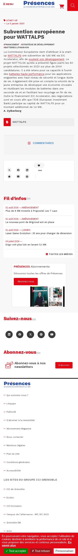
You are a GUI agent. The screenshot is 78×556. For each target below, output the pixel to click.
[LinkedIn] (9, 334)
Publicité (11, 412)
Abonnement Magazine (19, 428)
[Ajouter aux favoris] (9, 176)
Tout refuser (42, 551)
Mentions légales (16, 445)
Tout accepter (17, 551)
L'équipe (11, 403)
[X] (9, 170)
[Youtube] (52, 334)
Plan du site (13, 454)
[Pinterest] (41, 334)
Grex (9, 531)
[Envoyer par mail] (18, 176)
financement (11, 44)
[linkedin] (27, 170)
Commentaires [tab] (43, 143)
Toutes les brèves (61, 254)
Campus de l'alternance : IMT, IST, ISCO (28, 514)
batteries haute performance (26, 73)
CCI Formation (14, 506)
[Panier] (61, 7)
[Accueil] (39, 4)
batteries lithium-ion (16, 47)
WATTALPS (14, 55)
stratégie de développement (38, 44)
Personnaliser (64, 551)
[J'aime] (39, 165)
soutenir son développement (46, 59)
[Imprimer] (27, 176)
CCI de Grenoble (16, 489)
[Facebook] (18, 170)
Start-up (12, 20)
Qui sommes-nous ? (17, 395)
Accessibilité (14, 470)
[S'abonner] (9, 365)
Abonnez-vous (26, 281)
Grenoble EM (14, 522)
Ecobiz (10, 497)
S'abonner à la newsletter (21, 420)
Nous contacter (15, 437)
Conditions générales (18, 462)
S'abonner (63, 365)
